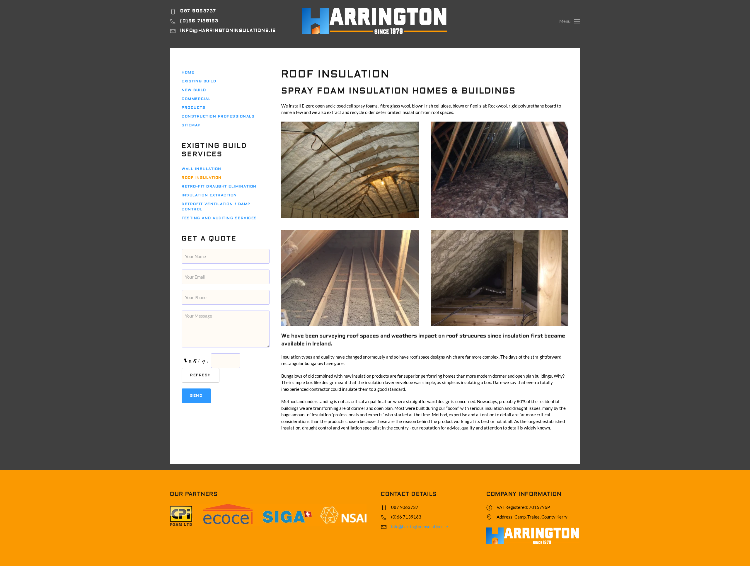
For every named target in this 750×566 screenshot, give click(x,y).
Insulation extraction (209, 195)
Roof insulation (202, 177)
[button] (569, 20)
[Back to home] (375, 21)
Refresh (200, 375)
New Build (194, 90)
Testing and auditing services (219, 218)
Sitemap (191, 125)
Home (188, 72)
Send (196, 395)
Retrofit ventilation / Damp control (216, 207)
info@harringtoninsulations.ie (419, 526)
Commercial (196, 99)
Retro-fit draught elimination (219, 186)
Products (193, 107)
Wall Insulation (201, 169)
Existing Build (199, 81)
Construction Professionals (218, 116)
